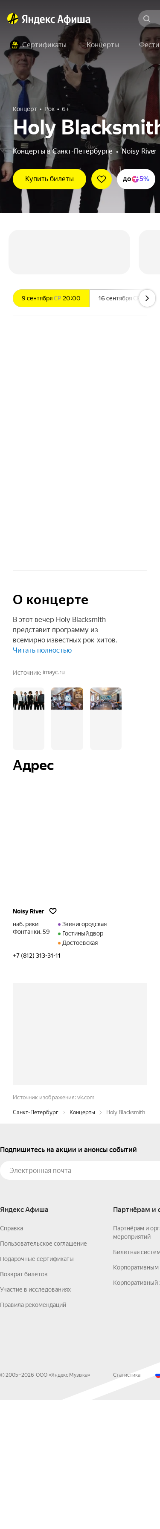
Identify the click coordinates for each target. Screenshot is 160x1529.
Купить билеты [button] (49, 179)
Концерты (82, 1241)
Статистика (126, 1504)
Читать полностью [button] (42, 650)
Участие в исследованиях (35, 1418)
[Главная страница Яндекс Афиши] (12, 18)
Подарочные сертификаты (37, 1387)
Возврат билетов (24, 1403)
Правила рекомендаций (33, 1433)
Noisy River (139, 151)
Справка (11, 1357)
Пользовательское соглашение (43, 1372)
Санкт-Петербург (35, 1241)
